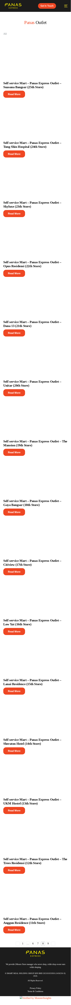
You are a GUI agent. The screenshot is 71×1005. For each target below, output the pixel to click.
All (5, 33)
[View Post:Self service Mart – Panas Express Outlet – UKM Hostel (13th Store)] (35, 774)
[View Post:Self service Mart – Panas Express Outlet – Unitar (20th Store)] (35, 356)
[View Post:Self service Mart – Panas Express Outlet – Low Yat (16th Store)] (35, 595)
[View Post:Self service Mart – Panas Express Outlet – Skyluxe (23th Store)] (35, 177)
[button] (14, 94)
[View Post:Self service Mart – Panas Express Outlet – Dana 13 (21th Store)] (35, 297)
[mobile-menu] (64, 6)
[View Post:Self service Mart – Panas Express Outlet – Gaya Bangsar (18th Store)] (35, 476)
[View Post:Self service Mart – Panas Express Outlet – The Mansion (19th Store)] (35, 416)
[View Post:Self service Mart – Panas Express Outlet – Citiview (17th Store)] (35, 535)
